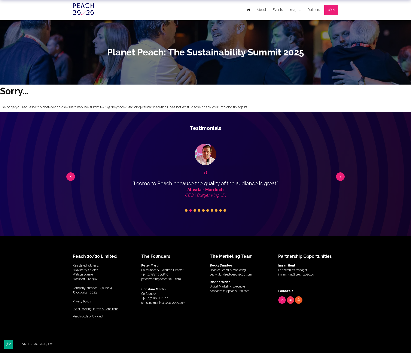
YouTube (298, 300)
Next (340, 176)
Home (248, 10)
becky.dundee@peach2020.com (231, 274)
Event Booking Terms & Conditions (95, 309)
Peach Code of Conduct (88, 316)
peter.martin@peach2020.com (161, 279)
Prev (70, 176)
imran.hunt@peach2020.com (297, 274)
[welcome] (83, 13)
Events (278, 10)
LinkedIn (282, 300)
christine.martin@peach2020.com (163, 302)
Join (331, 10)
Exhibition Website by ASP (36, 344)
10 (224, 210)
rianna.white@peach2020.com (229, 291)
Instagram (290, 300)
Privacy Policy (82, 301)
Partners (314, 10)
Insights (295, 10)
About (261, 10)
